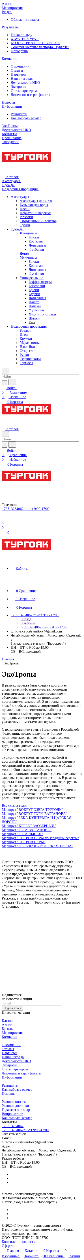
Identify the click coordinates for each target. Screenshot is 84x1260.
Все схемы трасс (14, 805)
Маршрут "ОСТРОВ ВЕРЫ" (23, 842)
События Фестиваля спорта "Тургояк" (40, 47)
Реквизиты (19, 114)
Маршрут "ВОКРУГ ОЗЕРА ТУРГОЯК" (32, 809)
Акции (7, 1025)
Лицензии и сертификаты (30, 95)
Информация (12, 1077)
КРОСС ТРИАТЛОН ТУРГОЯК (35, 43)
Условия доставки (15, 1106)
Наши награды (22, 78)
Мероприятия (12, 1033)
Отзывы (17, 70)
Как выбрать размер (26, 118)
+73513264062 (13, 1126)
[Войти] (4, 519)
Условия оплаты (14, 1102)
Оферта (7, 1246)
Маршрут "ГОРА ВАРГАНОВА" (27, 830)
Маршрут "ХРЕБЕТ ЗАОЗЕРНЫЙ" (29, 826)
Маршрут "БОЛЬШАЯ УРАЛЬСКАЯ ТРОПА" (37, 846)
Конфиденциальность (18, 1242)
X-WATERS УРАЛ (25, 39)
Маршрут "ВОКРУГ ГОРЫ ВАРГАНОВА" (34, 814)
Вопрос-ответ (12, 1114)
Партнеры (18, 74)
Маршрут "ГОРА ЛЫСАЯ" (22, 834)
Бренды (7, 1029)
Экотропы (18, 86)
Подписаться (12, 1008)
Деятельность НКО (25, 82)
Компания (9, 1037)
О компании (20, 66)
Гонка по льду (21, 35)
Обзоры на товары (25, 19)
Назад (26, 619)
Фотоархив (19, 51)
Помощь (8, 1093)
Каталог (8, 1020)
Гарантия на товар (16, 1110)
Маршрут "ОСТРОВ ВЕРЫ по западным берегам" (40, 838)
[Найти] (12, 382)
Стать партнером (24, 91)
